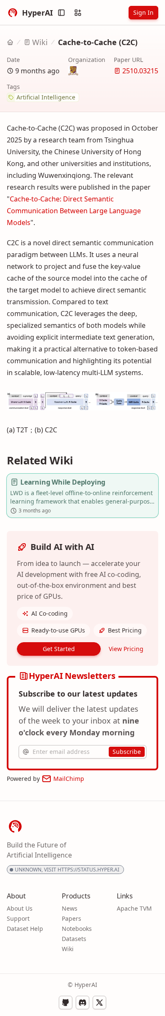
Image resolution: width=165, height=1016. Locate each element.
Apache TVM (134, 908)
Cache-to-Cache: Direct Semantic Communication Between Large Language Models (74, 210)
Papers (71, 918)
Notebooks (77, 929)
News (69, 908)
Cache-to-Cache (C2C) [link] (98, 42)
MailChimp (68, 779)
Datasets (74, 939)
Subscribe (127, 752)
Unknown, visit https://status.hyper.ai (67, 869)
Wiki (40, 42)
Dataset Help (25, 929)
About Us (20, 908)
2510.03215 (140, 70)
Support (18, 918)
